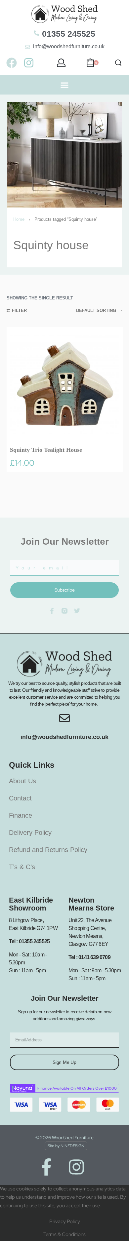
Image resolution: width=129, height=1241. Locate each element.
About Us (22, 781)
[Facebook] (11, 62)
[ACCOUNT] (61, 62)
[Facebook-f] (46, 1167)
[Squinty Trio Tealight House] (64, 385)
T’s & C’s (22, 867)
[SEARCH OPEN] (118, 62)
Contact (20, 798)
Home (18, 219)
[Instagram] (28, 62)
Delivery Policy (30, 832)
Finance (20, 815)
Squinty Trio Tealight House (46, 449)
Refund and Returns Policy (48, 849)
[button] (64, 84)
